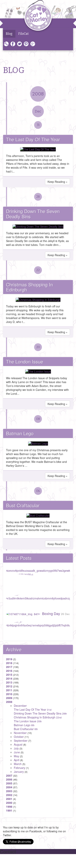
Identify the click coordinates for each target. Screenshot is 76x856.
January (19, 772)
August (18, 744)
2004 (9, 787)
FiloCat (23, 34)
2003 (9, 791)
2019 (9, 659)
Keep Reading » (57, 182)
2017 (9, 667)
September (20, 740)
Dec (38, 111)
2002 (9, 795)
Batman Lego (20, 433)
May (16, 756)
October (19, 737)
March (18, 764)
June (17, 752)
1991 (9, 810)
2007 (9, 775)
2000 (9, 803)
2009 (9, 698)
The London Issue (24, 361)
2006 (9, 779)
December (20, 706)
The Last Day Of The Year (33, 139)
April (16, 760)
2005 (9, 783)
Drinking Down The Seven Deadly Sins (33, 213)
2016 (9, 671)
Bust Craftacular (23, 505)
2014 (9, 678)
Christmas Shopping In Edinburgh (29, 287)
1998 (9, 806)
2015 (9, 674)
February (19, 768)
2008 (38, 94)
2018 (9, 663)
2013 (9, 682)
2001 (9, 799)
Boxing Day (56, 613)
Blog (9, 34)
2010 (9, 694)
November (20, 733)
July (16, 748)
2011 (9, 690)
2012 (9, 686)
